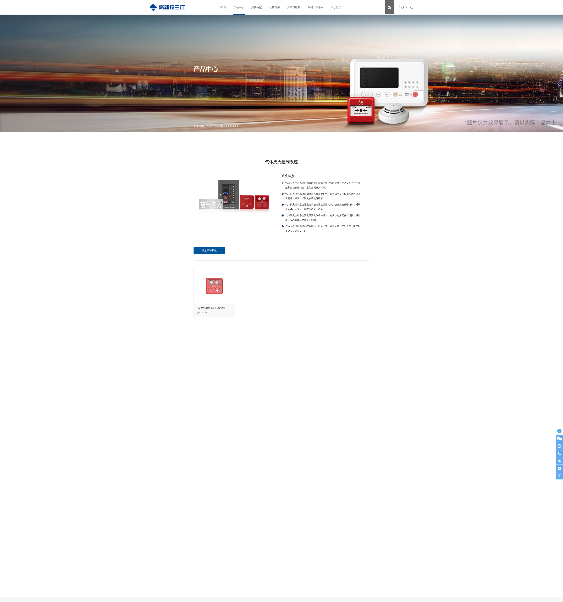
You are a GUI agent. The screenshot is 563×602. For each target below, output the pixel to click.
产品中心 (238, 7)
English (403, 7)
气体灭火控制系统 (215, 126)
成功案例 (274, 7)
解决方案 (256, 7)
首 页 (223, 7)
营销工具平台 (315, 7)
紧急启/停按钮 (231, 126)
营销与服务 (293, 7)
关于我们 (336, 7)
